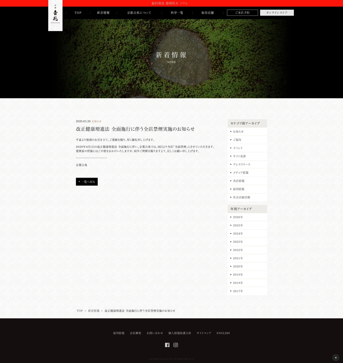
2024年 (238, 233)
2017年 (238, 291)
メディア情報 (240, 172)
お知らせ (238, 131)
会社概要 (135, 333)
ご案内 (237, 139)
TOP (80, 310)
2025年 (238, 225)
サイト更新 (239, 156)
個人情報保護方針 (179, 333)
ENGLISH (223, 333)
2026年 (238, 217)
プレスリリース (241, 164)
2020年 (238, 266)
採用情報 (238, 189)
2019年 (238, 274)
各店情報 (239, 180)
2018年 (238, 282)
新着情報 (94, 310)
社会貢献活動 (241, 197)
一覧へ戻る (88, 181)
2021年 (238, 258)
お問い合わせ (155, 333)
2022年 (238, 250)
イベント (238, 148)
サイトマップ (204, 333)
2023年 (238, 241)
